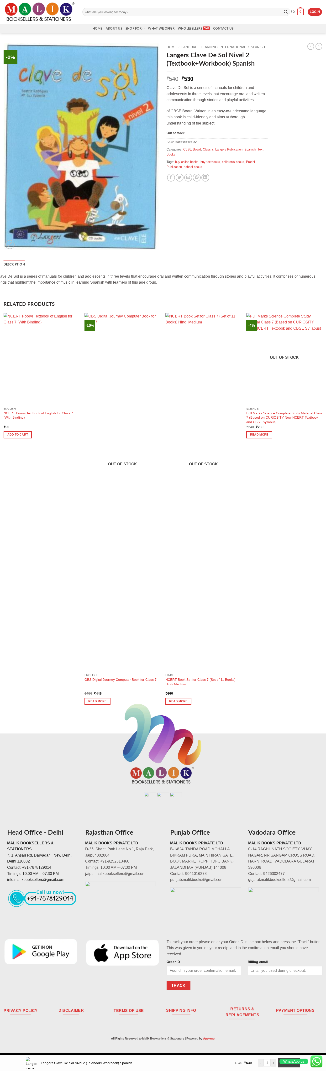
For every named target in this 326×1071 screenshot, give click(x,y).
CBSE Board (192, 149)
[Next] (322, 513)
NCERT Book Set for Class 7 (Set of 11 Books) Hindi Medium (200, 682)
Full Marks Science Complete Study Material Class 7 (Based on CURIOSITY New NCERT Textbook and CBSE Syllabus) (284, 417)
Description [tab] (14, 264)
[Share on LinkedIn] (205, 178)
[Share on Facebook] (171, 178)
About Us (114, 28)
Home (97, 28)
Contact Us (223, 28)
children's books (233, 162)
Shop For (134, 28)
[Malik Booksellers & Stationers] (39, 11)
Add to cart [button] (17, 434)
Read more (97, 701)
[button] (297, 12)
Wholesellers (190, 28)
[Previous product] (318, 46)
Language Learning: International (213, 47)
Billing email (258, 962)
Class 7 (208, 149)
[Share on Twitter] (180, 178)
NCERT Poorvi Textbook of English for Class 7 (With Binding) (38, 415)
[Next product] (310, 46)
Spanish (258, 47)
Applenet (209, 1038)
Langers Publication (228, 149)
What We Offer (161, 28)
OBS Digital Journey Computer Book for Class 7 (120, 679)
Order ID (173, 962)
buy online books (187, 162)
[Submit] (286, 12)
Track (178, 985)
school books (193, 167)
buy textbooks (210, 162)
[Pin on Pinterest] (197, 178)
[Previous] (3, 513)
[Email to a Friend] (188, 178)
